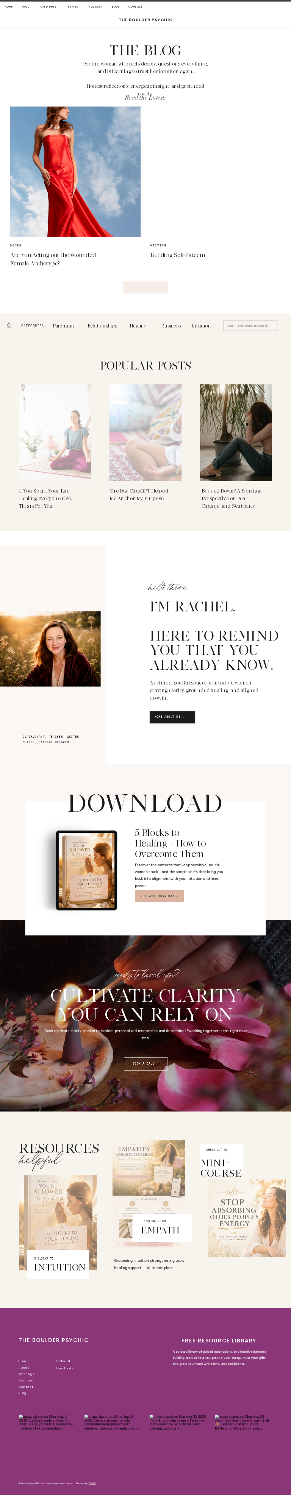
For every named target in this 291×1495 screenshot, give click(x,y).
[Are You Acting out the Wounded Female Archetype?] (75, 172)
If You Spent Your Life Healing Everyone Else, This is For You (45, 498)
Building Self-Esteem (177, 255)
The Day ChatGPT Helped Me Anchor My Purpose (139, 494)
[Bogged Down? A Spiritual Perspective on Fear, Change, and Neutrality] (236, 432)
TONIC (92, 1483)
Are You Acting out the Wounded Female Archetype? (53, 259)
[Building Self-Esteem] (215, 172)
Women (16, 246)
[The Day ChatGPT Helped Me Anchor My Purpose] (146, 432)
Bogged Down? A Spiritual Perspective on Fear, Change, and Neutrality (232, 498)
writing (158, 246)
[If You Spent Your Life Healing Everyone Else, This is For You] (55, 432)
